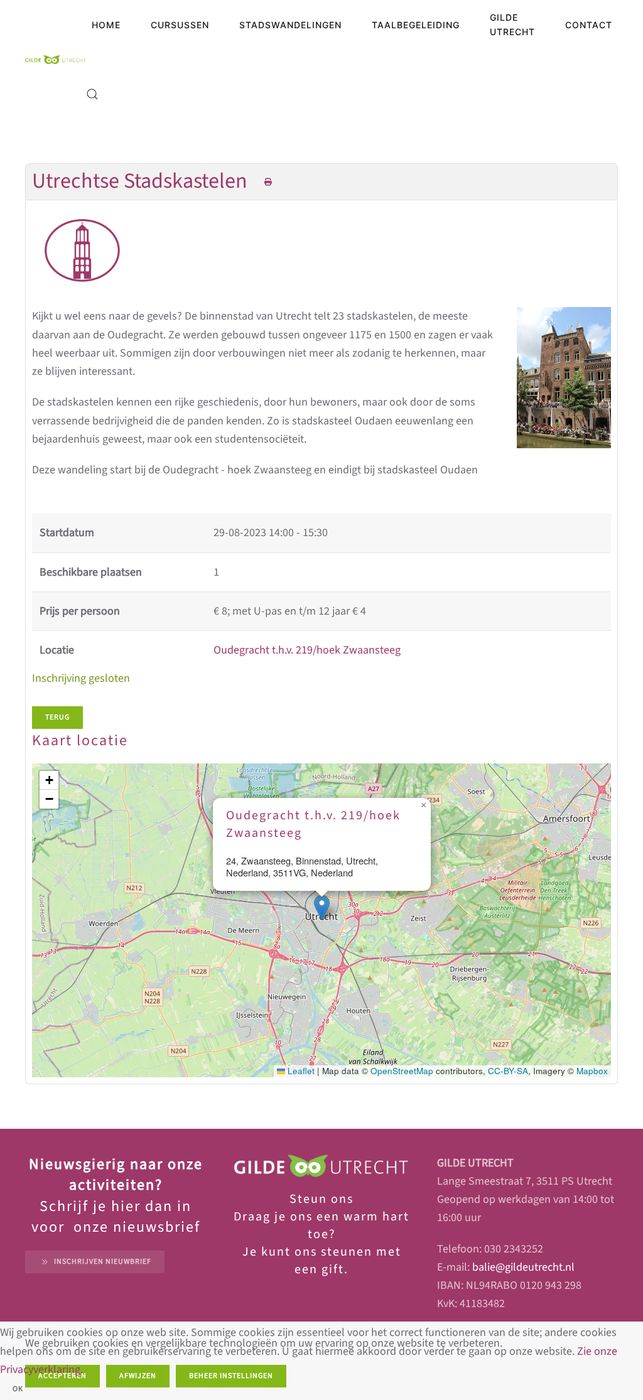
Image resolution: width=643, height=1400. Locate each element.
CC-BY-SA (508, 1071)
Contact (588, 24)
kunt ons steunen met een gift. (329, 1260)
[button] (92, 94)
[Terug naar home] (55, 59)
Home (106, 24)
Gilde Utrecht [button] (512, 24)
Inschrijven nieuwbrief (102, 1261)
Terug (57, 717)
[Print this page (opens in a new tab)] (268, 182)
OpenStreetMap (401, 1071)
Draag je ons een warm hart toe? (321, 1225)
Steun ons (321, 1199)
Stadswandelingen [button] (290, 24)
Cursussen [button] (180, 24)
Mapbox (592, 1071)
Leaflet (300, 1071)
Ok (18, 1389)
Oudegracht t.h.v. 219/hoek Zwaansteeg (307, 650)
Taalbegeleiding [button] (416, 24)
